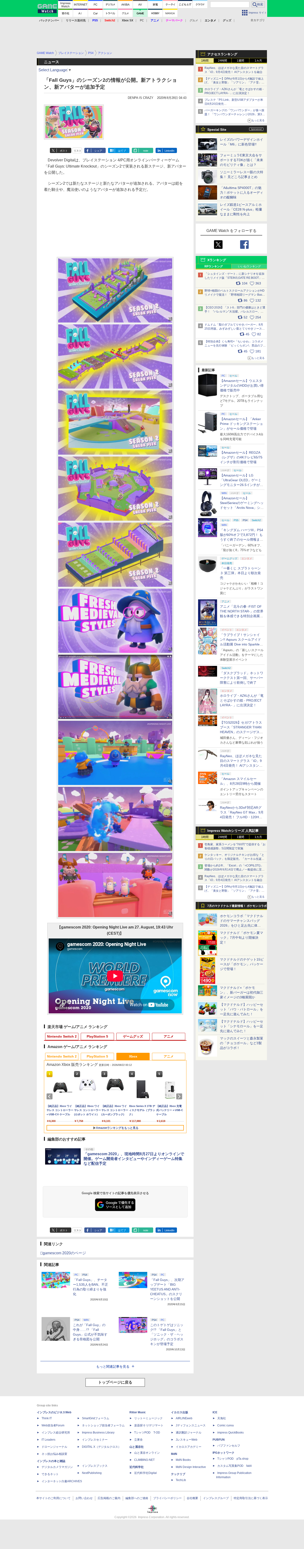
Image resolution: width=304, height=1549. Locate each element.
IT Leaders (48, 1439)
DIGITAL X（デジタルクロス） (101, 1446)
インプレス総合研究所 (56, 1432)
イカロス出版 (179, 1412)
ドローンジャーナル (54, 1446)
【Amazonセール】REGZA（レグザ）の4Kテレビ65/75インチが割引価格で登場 (241, 457)
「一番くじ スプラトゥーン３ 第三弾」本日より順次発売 (240, 573)
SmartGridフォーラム (95, 1418)
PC (142, 20)
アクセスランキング (222, 54)
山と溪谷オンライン (147, 1452)
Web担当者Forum (53, 1425)
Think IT (47, 1418)
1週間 (240, 60)
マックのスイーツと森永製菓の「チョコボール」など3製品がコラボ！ (241, 1043)
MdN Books (183, 1460)
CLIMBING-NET (144, 1460)
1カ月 (258, 60)
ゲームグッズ (133, 1036)
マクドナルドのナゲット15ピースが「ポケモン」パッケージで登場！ (242, 964)
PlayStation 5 (97, 1036)
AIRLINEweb (184, 1418)
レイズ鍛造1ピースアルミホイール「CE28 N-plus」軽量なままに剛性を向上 (241, 209)
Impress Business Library (98, 1432)
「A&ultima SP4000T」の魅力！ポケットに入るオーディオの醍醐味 (241, 192)
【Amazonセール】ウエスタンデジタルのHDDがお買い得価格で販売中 (242, 385)
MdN (174, 1454)
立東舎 (138, 1439)
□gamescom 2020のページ (63, 1253)
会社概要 (192, 1498)
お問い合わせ (84, 1498)
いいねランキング (249, 266)
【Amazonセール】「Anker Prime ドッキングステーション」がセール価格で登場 (241, 423)
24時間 (222, 60)
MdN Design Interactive (191, 1467)
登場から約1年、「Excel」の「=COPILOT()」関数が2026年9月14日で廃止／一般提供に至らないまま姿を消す (234, 869)
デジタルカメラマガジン (57, 1467)
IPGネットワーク (223, 1452)
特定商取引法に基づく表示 (251, 1498)
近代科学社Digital (145, 1473)
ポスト (64, 150)
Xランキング (216, 260)
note (145, 150)
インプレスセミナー (95, 1439)
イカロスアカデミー (188, 1446)
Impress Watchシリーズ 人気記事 (233, 830)
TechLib (181, 1480)
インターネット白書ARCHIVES (62, 1481)
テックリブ (178, 1474)
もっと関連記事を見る (112, 1366)
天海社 (221, 1418)
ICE (215, 1412)
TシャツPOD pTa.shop (232, 1458)
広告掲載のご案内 (109, 1498)
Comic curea (225, 1425)
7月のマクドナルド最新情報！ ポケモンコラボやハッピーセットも (237, 907)
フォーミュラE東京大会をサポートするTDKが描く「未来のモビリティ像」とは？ (241, 160)
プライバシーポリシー (167, 1498)
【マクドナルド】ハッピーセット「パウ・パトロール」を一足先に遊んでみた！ (241, 1009)
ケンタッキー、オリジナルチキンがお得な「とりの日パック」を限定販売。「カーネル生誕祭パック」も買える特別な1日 (234, 859)
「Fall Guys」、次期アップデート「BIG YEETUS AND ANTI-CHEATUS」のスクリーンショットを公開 (167, 1289)
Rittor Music (137, 1412)
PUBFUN (219, 1439)
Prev (50, 1096)
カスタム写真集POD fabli (234, 1465)
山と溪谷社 (136, 1446)
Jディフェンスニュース (191, 1425)
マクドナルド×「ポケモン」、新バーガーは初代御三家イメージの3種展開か (241, 992)
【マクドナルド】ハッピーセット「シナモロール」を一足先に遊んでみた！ (241, 1026)
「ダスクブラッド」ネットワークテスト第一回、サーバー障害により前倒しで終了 (241, 677)
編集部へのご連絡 (136, 1498)
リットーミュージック (148, 1418)
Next (180, 1096)
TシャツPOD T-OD (147, 1432)
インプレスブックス (95, 1465)
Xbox (133, 1056)
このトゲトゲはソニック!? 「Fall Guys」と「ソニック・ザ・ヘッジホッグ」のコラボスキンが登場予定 (166, 1334)
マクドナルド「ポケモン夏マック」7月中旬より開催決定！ (241, 937)
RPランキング (213, 266)
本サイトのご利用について (53, 1498)
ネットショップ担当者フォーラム (103, 1425)
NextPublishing (92, 1473)
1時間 (205, 60)
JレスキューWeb (186, 1439)
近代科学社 (136, 1467)
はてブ (122, 150)
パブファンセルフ (228, 1445)
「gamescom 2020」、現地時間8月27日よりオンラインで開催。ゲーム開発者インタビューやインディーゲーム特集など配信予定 (134, 1158)
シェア (98, 150)
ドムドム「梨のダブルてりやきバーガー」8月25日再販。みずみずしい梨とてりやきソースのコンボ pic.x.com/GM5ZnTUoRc (234, 328)
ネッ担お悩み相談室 (54, 1454)
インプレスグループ (216, 1498)
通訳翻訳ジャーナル (188, 1432)
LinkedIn (169, 150)
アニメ (169, 1036)
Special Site (216, 129)
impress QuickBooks (230, 1432)
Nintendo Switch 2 (62, 1036)
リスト (77, 150)
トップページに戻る (115, 1382)
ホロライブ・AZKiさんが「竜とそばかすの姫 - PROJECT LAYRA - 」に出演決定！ (242, 700)
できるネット (50, 1474)
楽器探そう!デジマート (148, 1425)
